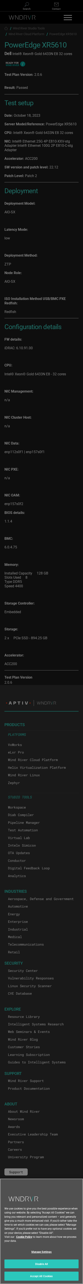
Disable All (41, 1264)
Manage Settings (41, 1251)
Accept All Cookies (41, 1276)
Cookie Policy (24, 1236)
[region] (41, 1231)
